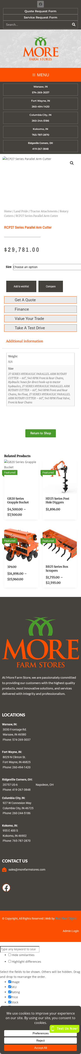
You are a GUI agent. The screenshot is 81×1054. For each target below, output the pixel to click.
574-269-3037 (21, 739)
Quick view (35, 477)
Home (8, 211)
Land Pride (21, 211)
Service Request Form (40, 17)
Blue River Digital (66, 918)
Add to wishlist (21, 286)
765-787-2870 (21, 840)
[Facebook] (40, 4)
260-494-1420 (21, 767)
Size (8, 267)
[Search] (74, 24)
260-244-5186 (21, 813)
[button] (72, 163)
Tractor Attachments (44, 211)
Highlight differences (26, 962)
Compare (50, 286)
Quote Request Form (40, 11)
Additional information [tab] (24, 341)
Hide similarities (22, 955)
